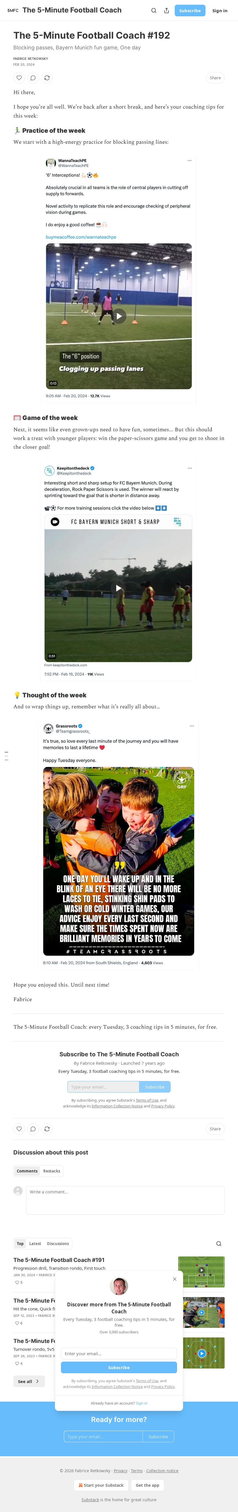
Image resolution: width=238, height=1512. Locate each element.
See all (25, 1381)
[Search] (154, 10)
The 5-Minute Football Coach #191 (58, 1260)
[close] (174, 1279)
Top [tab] (20, 1243)
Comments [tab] (27, 1171)
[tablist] (38, 1171)
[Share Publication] (166, 10)
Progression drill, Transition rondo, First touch (59, 1268)
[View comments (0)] (33, 78)
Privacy (120, 1470)
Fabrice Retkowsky (30, 59)
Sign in (220, 10)
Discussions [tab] (58, 1243)
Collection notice (162, 1470)
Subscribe (190, 10)
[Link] (5, 130)
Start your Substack (104, 1485)
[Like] (19, 78)
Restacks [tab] (51, 1171)
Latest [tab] (35, 1243)
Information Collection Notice (117, 1386)
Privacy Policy (162, 1386)
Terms (137, 1470)
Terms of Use (147, 1380)
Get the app (147, 1485)
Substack (90, 1499)
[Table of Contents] (6, 756)
